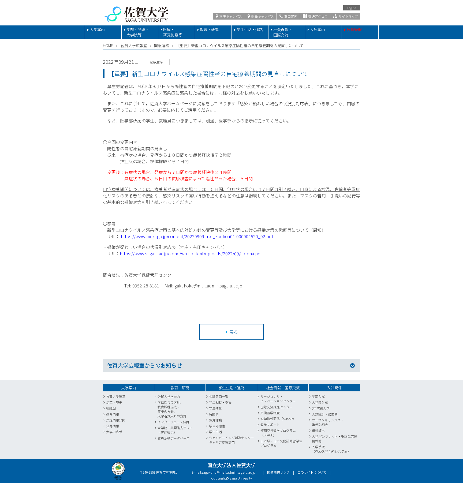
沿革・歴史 (114, 402)
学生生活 (215, 431)
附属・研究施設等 (172, 32)
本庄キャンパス (230, 16)
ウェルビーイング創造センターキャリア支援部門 (231, 439)
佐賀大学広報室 (134, 45)
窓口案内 (290, 16)
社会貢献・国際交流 (282, 32)
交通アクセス (317, 16)
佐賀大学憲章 (115, 396)
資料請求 (318, 430)
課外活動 (215, 420)
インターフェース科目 (173, 422)
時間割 (214, 414)
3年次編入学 (321, 408)
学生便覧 (215, 408)
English (351, 8)
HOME (108, 45)
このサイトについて (311, 472)
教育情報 (112, 414)
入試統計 (318, 414)
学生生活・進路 (250, 29)
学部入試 (318, 396)
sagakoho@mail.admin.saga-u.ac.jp (228, 472)
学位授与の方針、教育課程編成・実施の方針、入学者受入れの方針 (172, 409)
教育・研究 (209, 29)
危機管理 (354, 29)
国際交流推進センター (276, 407)
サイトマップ (348, 16)
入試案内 (317, 29)
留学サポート (270, 424)
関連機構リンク (278, 472)
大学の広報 (114, 431)
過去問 (333, 414)
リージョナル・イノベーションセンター (278, 398)
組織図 (111, 408)
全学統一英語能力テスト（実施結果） (175, 430)
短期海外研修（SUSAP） (278, 418)
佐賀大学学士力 (169, 396)
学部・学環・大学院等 (137, 32)
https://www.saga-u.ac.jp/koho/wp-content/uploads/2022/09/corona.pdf (191, 253)
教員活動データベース (173, 438)
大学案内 (97, 29)
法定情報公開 (115, 420)
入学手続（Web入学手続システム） (331, 449)
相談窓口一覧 (218, 396)
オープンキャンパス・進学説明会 (328, 422)
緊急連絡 (161, 45)
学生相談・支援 (220, 402)
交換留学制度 (270, 412)
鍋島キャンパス (262, 16)
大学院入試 (320, 402)
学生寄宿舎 (217, 426)
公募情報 (112, 426)
